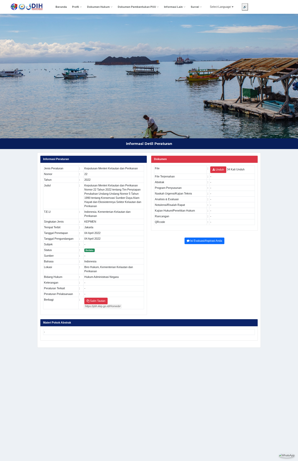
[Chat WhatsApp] (287, 455)
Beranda (61, 6)
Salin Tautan (97, 300)
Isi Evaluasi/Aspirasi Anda (206, 240)
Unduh (219, 169)
